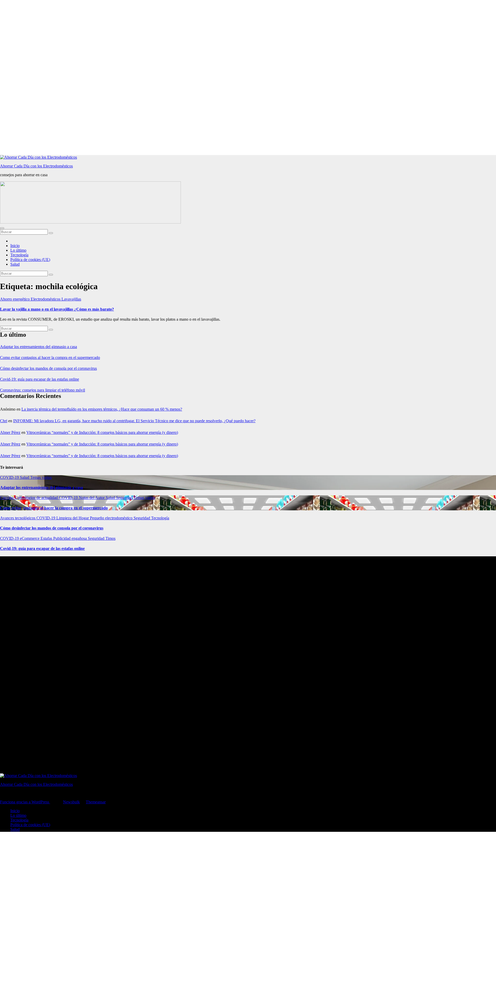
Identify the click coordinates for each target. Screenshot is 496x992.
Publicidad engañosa (70, 538)
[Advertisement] (155, 77)
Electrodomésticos (46, 299)
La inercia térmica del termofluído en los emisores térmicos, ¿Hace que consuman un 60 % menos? (101, 409)
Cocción (7, 497)
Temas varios (41, 477)
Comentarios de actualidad (37, 497)
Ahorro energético (15, 299)
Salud (15, 264)
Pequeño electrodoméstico (112, 518)
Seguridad (125, 497)
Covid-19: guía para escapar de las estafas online (39, 379)
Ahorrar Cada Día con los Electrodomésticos (36, 166)
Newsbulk (71, 802)
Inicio (15, 245)
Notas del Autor (92, 497)
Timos (110, 538)
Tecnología (19, 255)
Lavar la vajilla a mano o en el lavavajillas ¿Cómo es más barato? (57, 309)
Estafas (47, 538)
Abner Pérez (10, 432)
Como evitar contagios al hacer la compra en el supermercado (50, 357)
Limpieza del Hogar (73, 518)
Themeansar (96, 802)
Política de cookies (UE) (30, 259)
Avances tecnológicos (18, 518)
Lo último (18, 250)
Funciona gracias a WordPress (25, 802)
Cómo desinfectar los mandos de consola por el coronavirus (48, 368)
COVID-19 (10, 477)
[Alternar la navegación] (2, 228)
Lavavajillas (71, 299)
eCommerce (30, 538)
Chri (3, 421)
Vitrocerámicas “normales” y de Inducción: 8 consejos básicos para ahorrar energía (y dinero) (102, 432)
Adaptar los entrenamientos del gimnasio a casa (38, 346)
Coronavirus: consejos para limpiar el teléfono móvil (42, 390)
